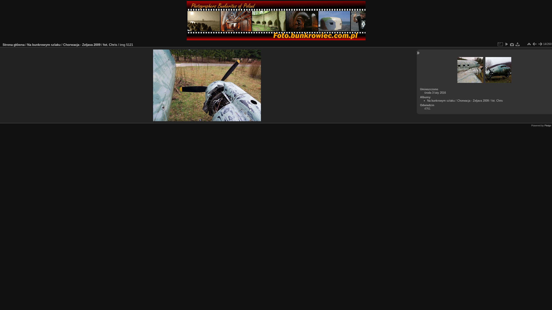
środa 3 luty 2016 (435, 92)
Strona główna (14, 44)
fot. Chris (110, 44)
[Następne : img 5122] (540, 44)
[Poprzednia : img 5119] (534, 44)
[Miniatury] (529, 44)
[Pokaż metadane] (512, 44)
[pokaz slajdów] (506, 44)
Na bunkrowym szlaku (44, 44)
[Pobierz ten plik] (518, 44)
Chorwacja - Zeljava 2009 (81, 44)
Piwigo (547, 125)
